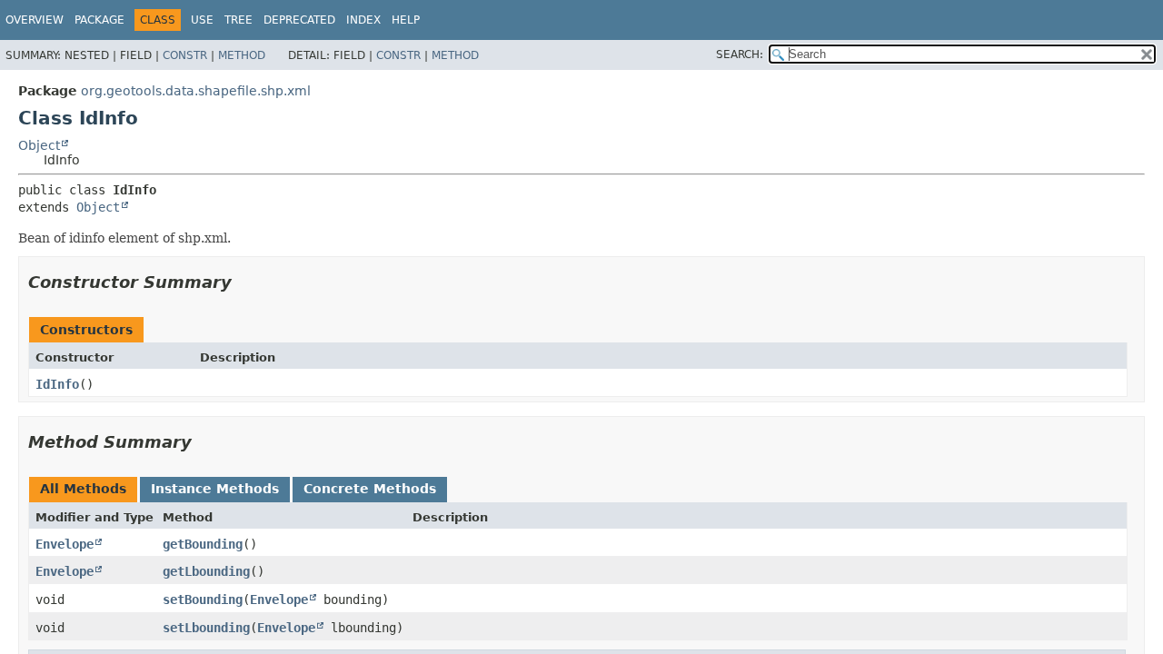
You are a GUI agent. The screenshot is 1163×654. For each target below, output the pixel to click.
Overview (34, 20)
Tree (238, 20)
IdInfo (57, 384)
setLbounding (206, 627)
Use (202, 20)
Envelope (64, 544)
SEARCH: (739, 54)
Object (39, 145)
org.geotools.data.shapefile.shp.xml (196, 91)
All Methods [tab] (83, 488)
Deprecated (299, 20)
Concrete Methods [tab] (369, 488)
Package (99, 20)
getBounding (203, 544)
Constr (185, 55)
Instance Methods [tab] (215, 488)
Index (363, 20)
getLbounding (206, 571)
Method (241, 55)
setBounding (203, 599)
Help (406, 20)
